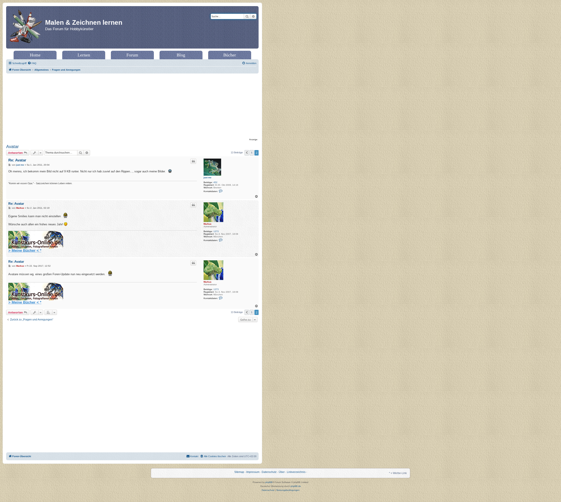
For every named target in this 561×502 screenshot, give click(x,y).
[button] (247, 152)
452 (215, 182)
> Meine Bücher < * (24, 250)
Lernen (84, 54)
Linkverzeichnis (296, 472)
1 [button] (251, 153)
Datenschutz (269, 472)
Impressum (252, 472)
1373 (216, 231)
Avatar (12, 146)
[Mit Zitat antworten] (193, 161)
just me (207, 177)
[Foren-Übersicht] (26, 27)
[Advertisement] (132, 106)
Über (282, 472)
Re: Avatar (17, 160)
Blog (181, 54)
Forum (132, 54)
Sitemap (239, 472)
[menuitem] (32, 63)
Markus (207, 224)
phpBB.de (296, 486)
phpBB (268, 482)
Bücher (229, 54)
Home (35, 54)
